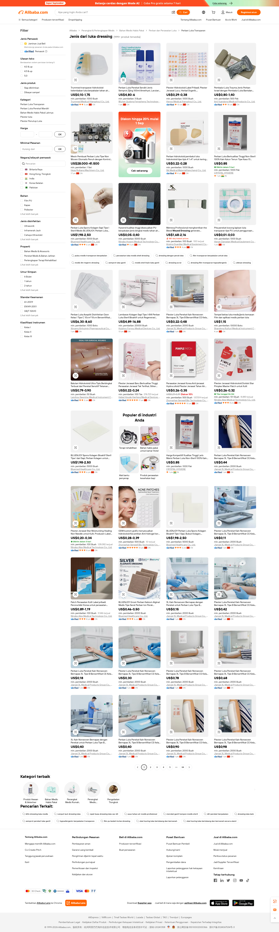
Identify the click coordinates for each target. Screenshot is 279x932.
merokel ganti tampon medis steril (182, 814)
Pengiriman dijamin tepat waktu (87, 856)
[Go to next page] (189, 767)
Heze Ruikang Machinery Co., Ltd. (87, 170)
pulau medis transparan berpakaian (91, 256)
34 (183, 767)
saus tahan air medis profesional (142, 814)
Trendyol (174, 917)
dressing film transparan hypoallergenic (209, 263)
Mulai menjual (220, 850)
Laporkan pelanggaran (177, 877)
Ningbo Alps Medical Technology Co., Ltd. (234, 399)
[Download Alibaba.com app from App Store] (219, 903)
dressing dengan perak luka (171, 256)
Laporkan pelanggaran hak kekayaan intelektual (184, 869)
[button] (173, 12)
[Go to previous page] (137, 767)
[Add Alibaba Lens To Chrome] (76, 903)
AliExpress (93, 917)
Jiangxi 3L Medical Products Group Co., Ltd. (187, 328)
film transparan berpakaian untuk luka (210, 256)
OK (60, 134)
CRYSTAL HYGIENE (223, 173)
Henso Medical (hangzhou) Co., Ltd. (184, 101)
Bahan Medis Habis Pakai (131, 30)
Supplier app (145, 903)
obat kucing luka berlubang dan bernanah (158, 821)
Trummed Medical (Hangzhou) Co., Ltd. (90, 101)
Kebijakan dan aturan (82, 874)
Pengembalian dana (176, 862)
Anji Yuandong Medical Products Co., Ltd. (234, 101)
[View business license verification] (168, 927)
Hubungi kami (173, 850)
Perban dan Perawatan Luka (162, 30)
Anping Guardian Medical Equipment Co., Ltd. (187, 244)
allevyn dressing (243, 263)
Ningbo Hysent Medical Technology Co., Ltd (139, 241)
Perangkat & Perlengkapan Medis (98, 30)
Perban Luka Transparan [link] (193, 30)
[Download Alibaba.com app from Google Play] (243, 903)
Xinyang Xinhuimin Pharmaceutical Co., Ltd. (92, 328)
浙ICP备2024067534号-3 (222, 927)
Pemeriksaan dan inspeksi (85, 868)
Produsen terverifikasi (130, 843)
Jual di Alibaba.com (223, 843)
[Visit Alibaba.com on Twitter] (228, 880)
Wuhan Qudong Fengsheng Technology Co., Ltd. (139, 101)
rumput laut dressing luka (69, 814)
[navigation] (43, 399)
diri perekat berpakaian (217, 814)
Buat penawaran (127, 850)
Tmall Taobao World (123, 917)
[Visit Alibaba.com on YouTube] (241, 880)
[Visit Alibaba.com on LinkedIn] (222, 880)
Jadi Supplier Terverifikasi (226, 862)
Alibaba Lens (43, 903)
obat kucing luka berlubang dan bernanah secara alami (211, 821)
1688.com (106, 917)
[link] (275, 901)
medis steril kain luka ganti (147, 263)
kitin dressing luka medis (37, 814)
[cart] (214, 12)
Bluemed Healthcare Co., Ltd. (85, 241)
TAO (165, 917)
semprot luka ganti (117, 263)
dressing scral (175, 263)
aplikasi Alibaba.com (195, 903)
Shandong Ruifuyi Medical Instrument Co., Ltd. (235, 328)
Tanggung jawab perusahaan (39, 856)
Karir (27, 862)
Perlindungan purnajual (83, 862)
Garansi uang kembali (82, 850)
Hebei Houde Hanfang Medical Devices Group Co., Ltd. (139, 397)
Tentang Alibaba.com (36, 837)
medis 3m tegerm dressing (87, 263)
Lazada (139, 917)
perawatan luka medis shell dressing (132, 256)
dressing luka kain (246, 814)
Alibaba (73, 30)
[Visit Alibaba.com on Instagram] (235, 880)
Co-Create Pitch (33, 850)
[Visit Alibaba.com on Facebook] (215, 880)
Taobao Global (153, 917)
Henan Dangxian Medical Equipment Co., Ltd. (235, 241)
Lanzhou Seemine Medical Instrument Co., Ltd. (92, 397)
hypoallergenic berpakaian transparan (77, 821)
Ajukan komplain (174, 856)
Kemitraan (218, 868)
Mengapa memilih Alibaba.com (40, 843)
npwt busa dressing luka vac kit (104, 814)
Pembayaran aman (81, 843)
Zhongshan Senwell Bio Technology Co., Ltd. (187, 400)
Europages (186, 917)
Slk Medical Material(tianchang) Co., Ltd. (186, 170)
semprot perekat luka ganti (38, 821)
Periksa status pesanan (225, 856)
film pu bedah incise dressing (117, 821)
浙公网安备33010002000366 (192, 927)
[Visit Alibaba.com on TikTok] (248, 880)
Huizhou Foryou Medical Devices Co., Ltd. (139, 328)
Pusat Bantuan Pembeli (178, 843)
